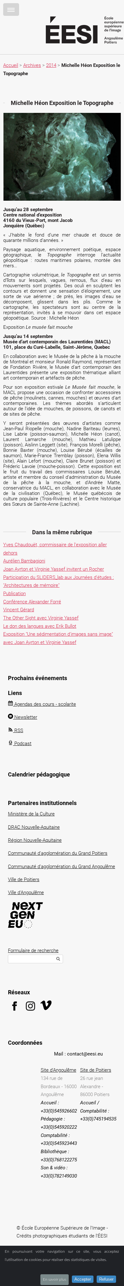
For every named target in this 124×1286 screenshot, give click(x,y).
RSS (18, 730)
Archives (32, 65)
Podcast (22, 743)
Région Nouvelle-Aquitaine (35, 840)
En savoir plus (54, 1279)
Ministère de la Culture (31, 814)
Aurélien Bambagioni (24, 561)
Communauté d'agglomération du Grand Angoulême (61, 866)
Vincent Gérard (18, 610)
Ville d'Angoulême (26, 892)
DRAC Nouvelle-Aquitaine (34, 827)
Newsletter (25, 717)
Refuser (106, 1279)
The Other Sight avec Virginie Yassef (41, 618)
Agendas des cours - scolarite (44, 704)
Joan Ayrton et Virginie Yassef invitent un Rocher (53, 569)
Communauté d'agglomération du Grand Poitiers (57, 853)
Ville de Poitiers (23, 879)
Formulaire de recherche (33, 950)
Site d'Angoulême (58, 1070)
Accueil (10, 65)
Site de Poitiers (95, 1070)
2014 (51, 65)
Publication (14, 593)
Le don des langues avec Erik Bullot (39, 626)
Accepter (82, 1279)
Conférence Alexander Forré (32, 602)
